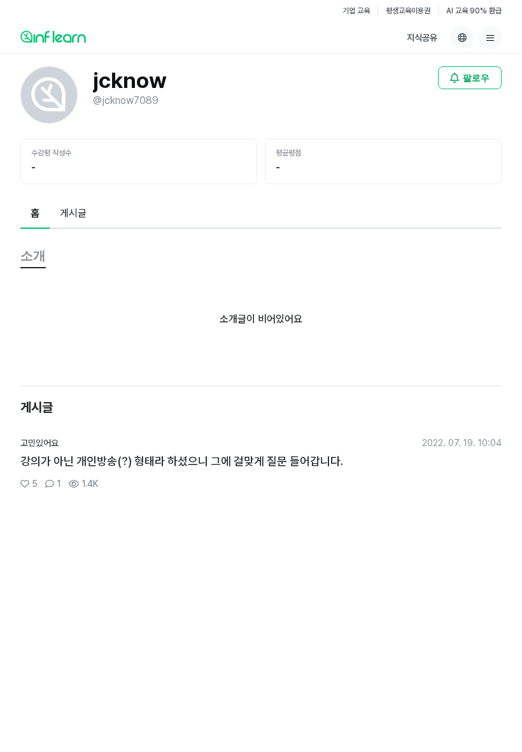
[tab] (35, 214)
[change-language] (462, 37)
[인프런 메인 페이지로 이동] (53, 36)
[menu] (490, 37)
